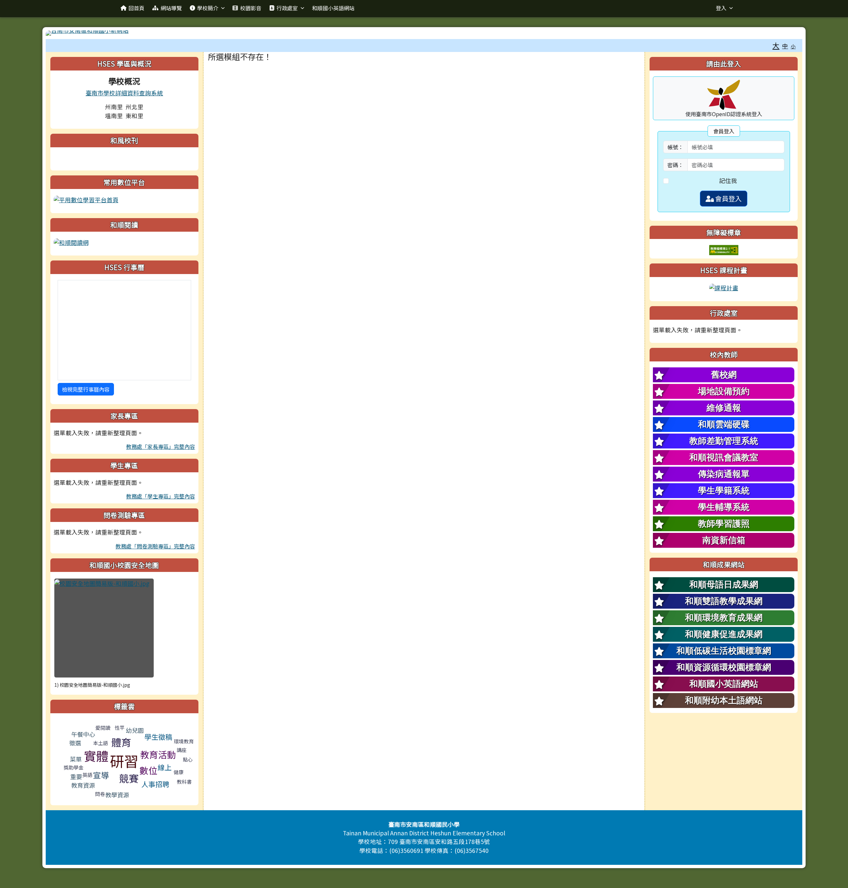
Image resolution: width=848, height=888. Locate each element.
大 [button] (775, 45)
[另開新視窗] (86, 199)
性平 (120, 727)
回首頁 (136, 8)
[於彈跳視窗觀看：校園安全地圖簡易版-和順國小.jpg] (104, 628)
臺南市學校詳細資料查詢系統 (124, 93)
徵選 (75, 742)
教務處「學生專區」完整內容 (160, 496)
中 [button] (785, 46)
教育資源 (83, 785)
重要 (76, 776)
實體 (96, 756)
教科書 (184, 781)
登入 (721, 8)
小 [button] (793, 46)
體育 (121, 742)
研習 (124, 760)
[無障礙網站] (723, 249)
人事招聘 (155, 784)
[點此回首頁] (424, 33)
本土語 (100, 742)
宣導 (101, 775)
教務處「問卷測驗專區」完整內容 (155, 546)
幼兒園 (135, 730)
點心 (188, 759)
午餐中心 (83, 734)
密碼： (675, 165)
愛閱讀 (102, 727)
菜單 (76, 759)
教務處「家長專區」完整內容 (160, 446)
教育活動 (158, 754)
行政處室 (287, 8)
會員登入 (728, 198)
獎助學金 (73, 767)
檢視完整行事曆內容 (86, 389)
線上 (165, 767)
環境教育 (184, 741)
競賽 (129, 778)
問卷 (100, 793)
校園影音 (250, 8)
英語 (87, 774)
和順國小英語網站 (333, 8)
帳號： (675, 147)
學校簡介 (207, 8)
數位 (148, 770)
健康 (179, 772)
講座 (181, 749)
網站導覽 (171, 8)
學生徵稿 (158, 737)
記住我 (728, 180)
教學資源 (117, 794)
